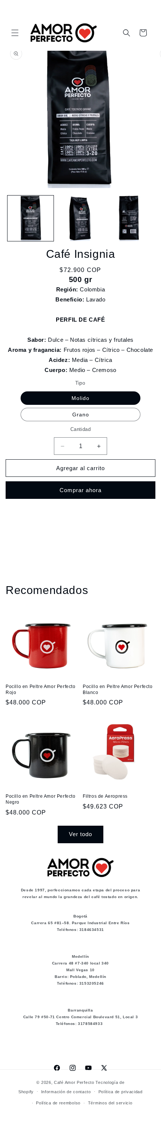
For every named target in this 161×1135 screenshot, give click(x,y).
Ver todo (80, 834)
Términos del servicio (110, 1103)
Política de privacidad (120, 1091)
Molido (80, 398)
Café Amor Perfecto (74, 1082)
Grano (80, 415)
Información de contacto (66, 1091)
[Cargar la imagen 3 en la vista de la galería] (130, 218)
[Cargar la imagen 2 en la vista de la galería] (80, 218)
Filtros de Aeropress (105, 796)
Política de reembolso (58, 1103)
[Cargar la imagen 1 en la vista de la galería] (30, 218)
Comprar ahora (80, 490)
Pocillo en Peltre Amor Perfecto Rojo (41, 689)
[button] (15, 33)
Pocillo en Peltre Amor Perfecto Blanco (118, 689)
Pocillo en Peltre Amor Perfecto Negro (41, 799)
